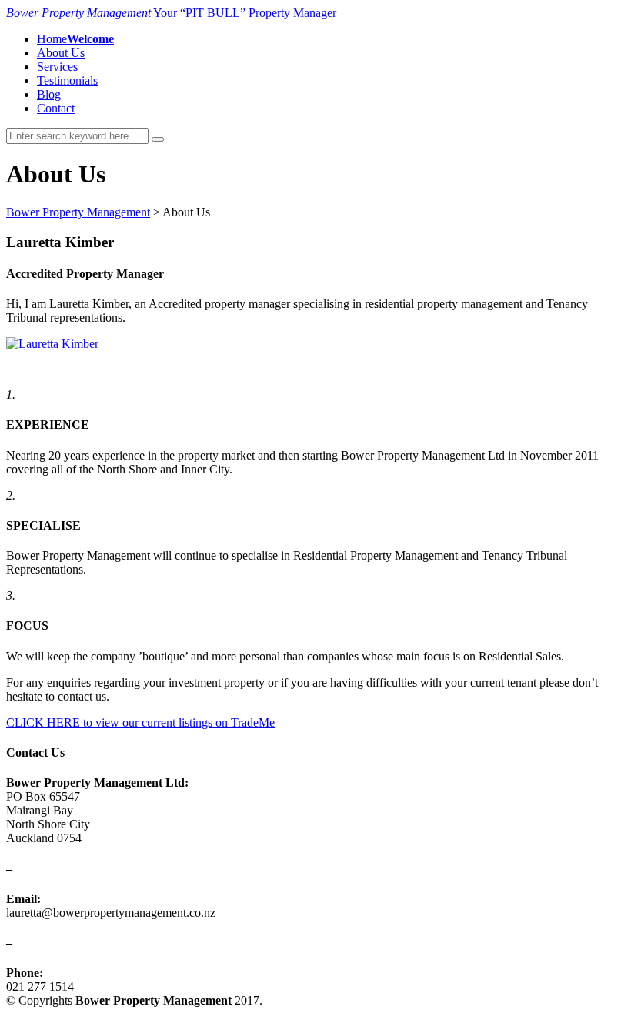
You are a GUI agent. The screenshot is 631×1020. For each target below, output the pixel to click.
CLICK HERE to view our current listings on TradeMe (140, 722)
